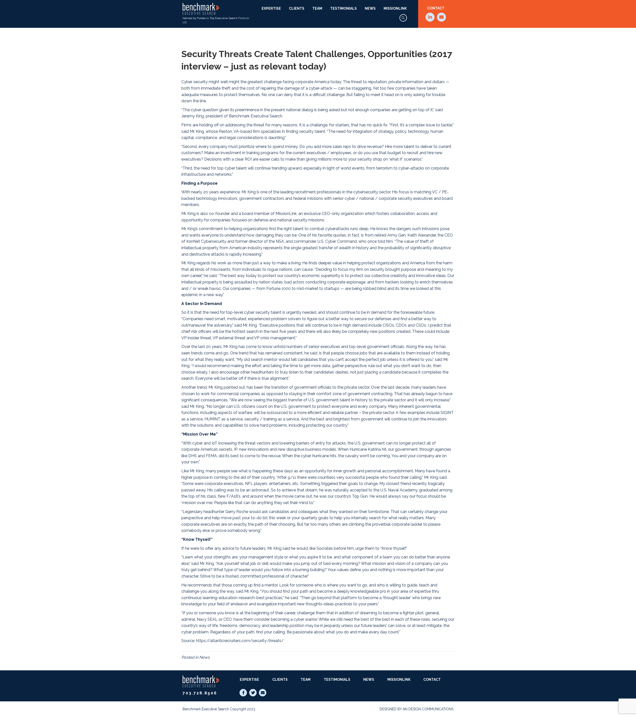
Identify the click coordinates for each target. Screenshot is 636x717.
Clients (296, 8)
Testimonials (343, 8)
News (370, 8)
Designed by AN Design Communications (416, 709)
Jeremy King (192, 116)
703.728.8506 (200, 693)
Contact (435, 8)
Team (317, 8)
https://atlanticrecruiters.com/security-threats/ (240, 640)
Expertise (271, 8)
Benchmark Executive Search (255, 116)
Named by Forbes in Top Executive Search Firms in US (216, 20)
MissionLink (395, 8)
